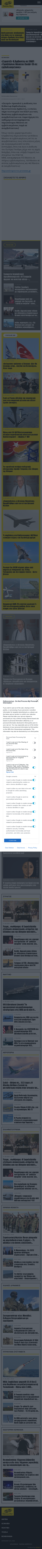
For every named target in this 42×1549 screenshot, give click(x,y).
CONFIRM (12, 840)
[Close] (38, 701)
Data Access (21, 848)
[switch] (34, 743)
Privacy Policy (32, 848)
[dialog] (21, 774)
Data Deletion (9, 848)
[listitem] (21, 737)
